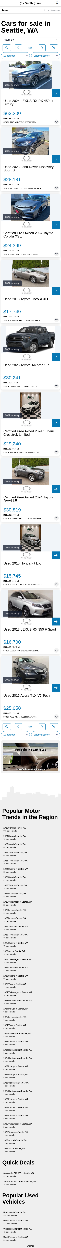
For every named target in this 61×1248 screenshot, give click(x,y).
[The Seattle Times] (30, 3)
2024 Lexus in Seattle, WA (15, 895)
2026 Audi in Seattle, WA (14, 1150)
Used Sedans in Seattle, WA (15, 1222)
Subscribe (55, 10)
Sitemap (30, 1246)
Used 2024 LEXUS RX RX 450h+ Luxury (28, 102)
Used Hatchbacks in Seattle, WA (17, 1230)
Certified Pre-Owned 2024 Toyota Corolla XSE (28, 234)
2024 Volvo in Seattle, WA (14, 1026)
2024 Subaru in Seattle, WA (15, 969)
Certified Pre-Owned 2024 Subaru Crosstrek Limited (28, 433)
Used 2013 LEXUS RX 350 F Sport (29, 629)
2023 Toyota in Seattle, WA (15, 936)
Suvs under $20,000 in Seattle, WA (18, 1174)
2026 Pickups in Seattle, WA (15, 1100)
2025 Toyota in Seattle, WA (15, 862)
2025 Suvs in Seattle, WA (14, 829)
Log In (46, 10)
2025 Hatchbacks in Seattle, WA (17, 1059)
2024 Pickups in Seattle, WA (15, 1010)
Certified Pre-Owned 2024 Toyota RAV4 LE (28, 499)
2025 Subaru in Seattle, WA (15, 928)
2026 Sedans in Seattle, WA (15, 1043)
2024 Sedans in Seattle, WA (15, 870)
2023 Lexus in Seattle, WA (15, 911)
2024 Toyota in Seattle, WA (15, 854)
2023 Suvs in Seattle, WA (14, 845)
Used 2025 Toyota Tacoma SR (26, 365)
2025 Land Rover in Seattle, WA (17, 1035)
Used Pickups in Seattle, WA (15, 1238)
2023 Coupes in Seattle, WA (15, 1117)
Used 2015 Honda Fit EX (22, 563)
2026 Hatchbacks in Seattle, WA (17, 1092)
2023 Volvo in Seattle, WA (14, 985)
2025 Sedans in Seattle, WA (15, 944)
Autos (4, 10)
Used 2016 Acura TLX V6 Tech (26, 695)
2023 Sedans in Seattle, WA (15, 977)
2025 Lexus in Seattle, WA (15, 919)
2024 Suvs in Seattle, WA (14, 837)
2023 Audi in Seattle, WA (14, 952)
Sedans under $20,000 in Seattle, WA (19, 1183)
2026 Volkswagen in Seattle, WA (17, 1125)
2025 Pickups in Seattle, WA (15, 1076)
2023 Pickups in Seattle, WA (15, 1067)
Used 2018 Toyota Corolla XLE (26, 299)
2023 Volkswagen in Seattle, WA (17, 961)
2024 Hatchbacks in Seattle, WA (17, 1051)
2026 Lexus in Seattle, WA (15, 1018)
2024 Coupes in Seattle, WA (15, 1109)
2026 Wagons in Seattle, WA (16, 1133)
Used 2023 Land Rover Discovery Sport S (28, 168)
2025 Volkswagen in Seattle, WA (17, 903)
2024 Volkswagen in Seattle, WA (17, 993)
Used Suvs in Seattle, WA (14, 1214)
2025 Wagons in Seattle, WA (16, 1084)
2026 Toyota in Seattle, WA (15, 887)
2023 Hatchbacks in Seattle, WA (17, 1002)
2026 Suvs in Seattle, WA (14, 878)
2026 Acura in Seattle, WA (15, 1141)
